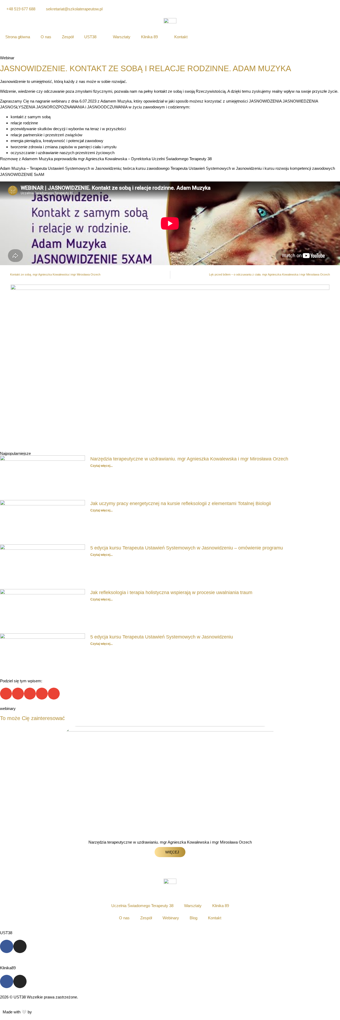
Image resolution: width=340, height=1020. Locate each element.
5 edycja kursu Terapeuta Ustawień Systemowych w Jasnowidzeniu (161, 637)
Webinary (171, 918)
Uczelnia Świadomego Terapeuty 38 (142, 905)
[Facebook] (6, 946)
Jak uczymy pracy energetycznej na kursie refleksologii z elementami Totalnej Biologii (180, 503)
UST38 (90, 37)
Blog (193, 918)
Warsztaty (121, 37)
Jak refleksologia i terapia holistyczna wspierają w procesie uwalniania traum (171, 592)
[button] (6, 694)
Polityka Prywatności (18, 1003)
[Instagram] (20, 946)
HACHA (38, 1012)
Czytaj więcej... (101, 466)
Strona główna (17, 37)
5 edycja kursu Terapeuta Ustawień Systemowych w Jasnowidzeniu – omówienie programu (186, 548)
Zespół (68, 37)
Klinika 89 (149, 37)
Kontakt (181, 37)
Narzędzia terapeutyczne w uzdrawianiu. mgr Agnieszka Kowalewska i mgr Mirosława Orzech (189, 459)
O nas (46, 37)
